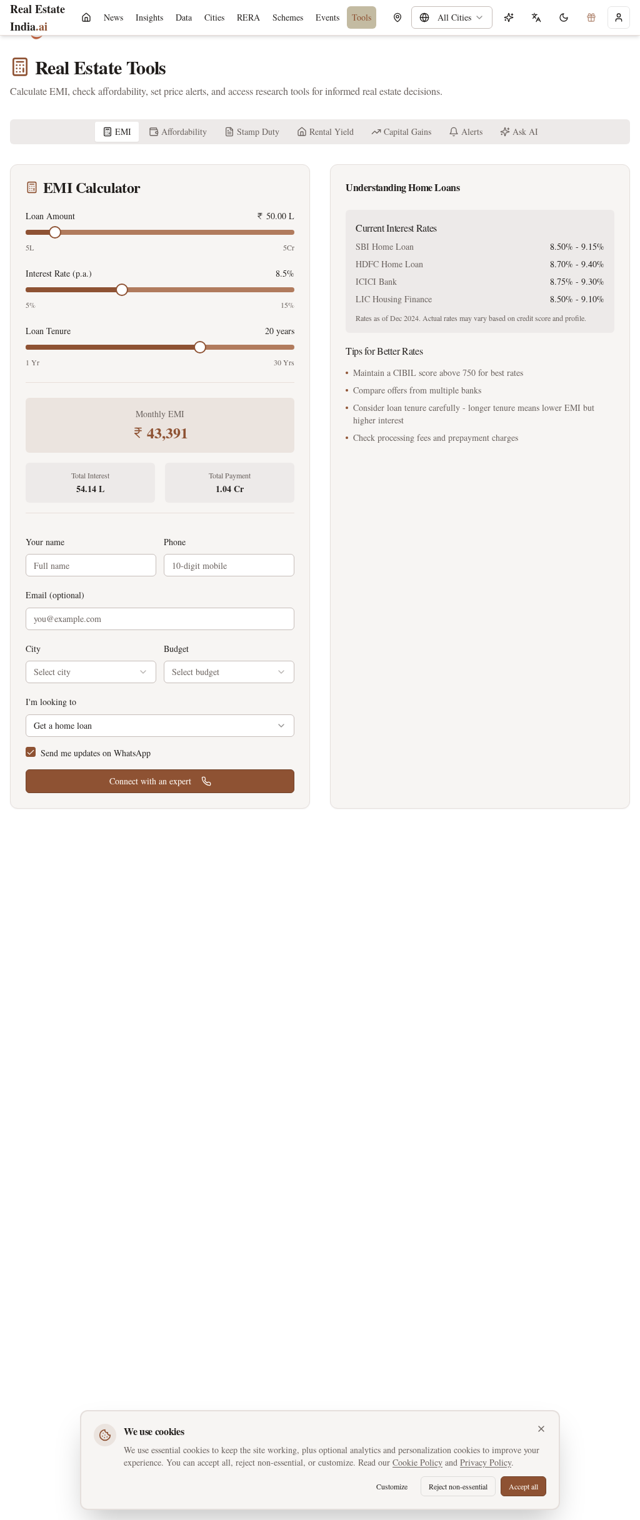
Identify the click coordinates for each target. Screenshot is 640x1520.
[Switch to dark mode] (563, 17)
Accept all (523, 1486)
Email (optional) (55, 595)
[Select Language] (536, 17)
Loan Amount (50, 216)
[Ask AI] (509, 17)
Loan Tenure (48, 331)
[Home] (86, 17)
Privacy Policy (485, 1462)
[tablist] (320, 131)
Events (327, 17)
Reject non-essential (458, 1486)
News (113, 17)
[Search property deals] (591, 17)
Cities (214, 17)
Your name (45, 542)
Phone (175, 542)
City (33, 648)
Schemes (287, 17)
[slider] (55, 232)
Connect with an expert (150, 781)
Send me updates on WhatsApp (96, 753)
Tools (361, 17)
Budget (176, 648)
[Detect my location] (397, 17)
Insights (149, 17)
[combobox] (451, 17)
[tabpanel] (320, 486)
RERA (248, 17)
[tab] (117, 132)
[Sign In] (619, 17)
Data (184, 17)
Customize (392, 1486)
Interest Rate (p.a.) (59, 273)
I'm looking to (51, 702)
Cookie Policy (417, 1462)
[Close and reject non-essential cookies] (541, 1428)
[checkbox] (31, 752)
